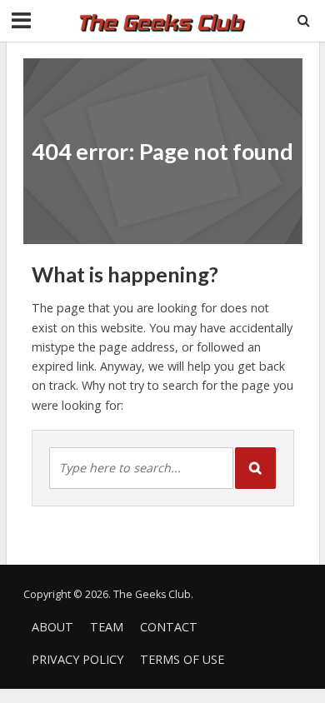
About (52, 627)
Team (106, 627)
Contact (169, 627)
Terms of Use (182, 659)
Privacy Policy (77, 659)
